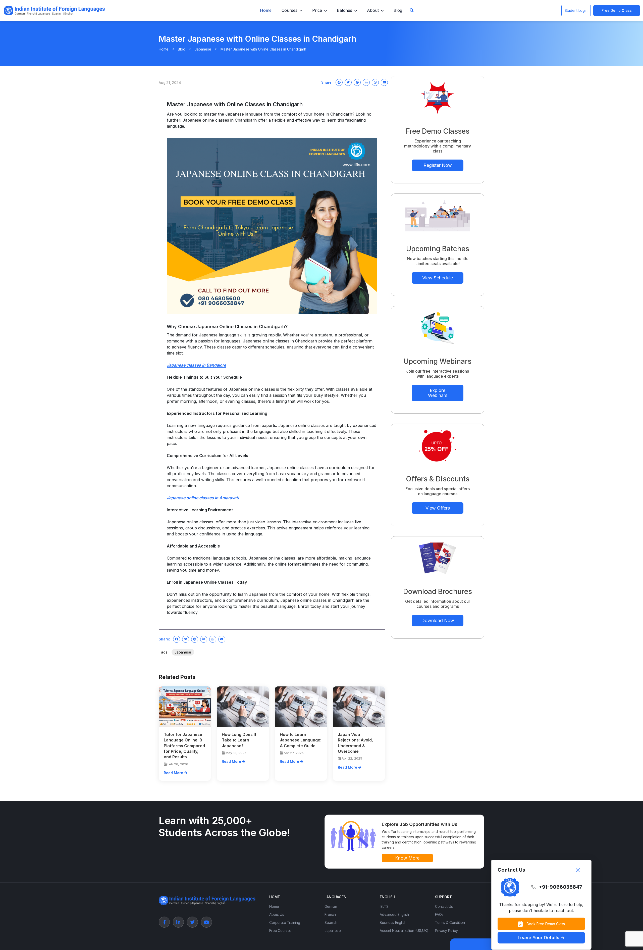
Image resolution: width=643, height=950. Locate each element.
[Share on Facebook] (339, 82)
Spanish (331, 922)
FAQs (439, 914)
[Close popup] (578, 870)
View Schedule (437, 277)
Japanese (203, 49)
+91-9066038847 (560, 887)
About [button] (373, 10)
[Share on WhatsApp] (375, 82)
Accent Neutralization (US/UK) (404, 930)
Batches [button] (344, 10)
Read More (174, 773)
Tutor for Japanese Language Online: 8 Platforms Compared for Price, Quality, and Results (184, 746)
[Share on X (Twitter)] (348, 82)
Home (266, 10)
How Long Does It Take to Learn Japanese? (239, 740)
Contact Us (444, 906)
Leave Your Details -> (541, 937)
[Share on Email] (384, 82)
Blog (398, 10)
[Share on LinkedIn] (366, 82)
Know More (407, 858)
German (331, 906)
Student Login (576, 10)
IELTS (384, 906)
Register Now (437, 165)
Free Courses (280, 930)
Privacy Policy (446, 930)
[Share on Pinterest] (357, 82)
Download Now (437, 620)
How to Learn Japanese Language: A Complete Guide (300, 740)
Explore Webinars (437, 393)
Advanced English (394, 914)
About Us (276, 914)
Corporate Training (284, 922)
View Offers (437, 508)
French (330, 914)
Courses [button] (289, 10)
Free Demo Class (617, 10)
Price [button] (317, 10)
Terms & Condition (450, 922)
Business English (393, 922)
